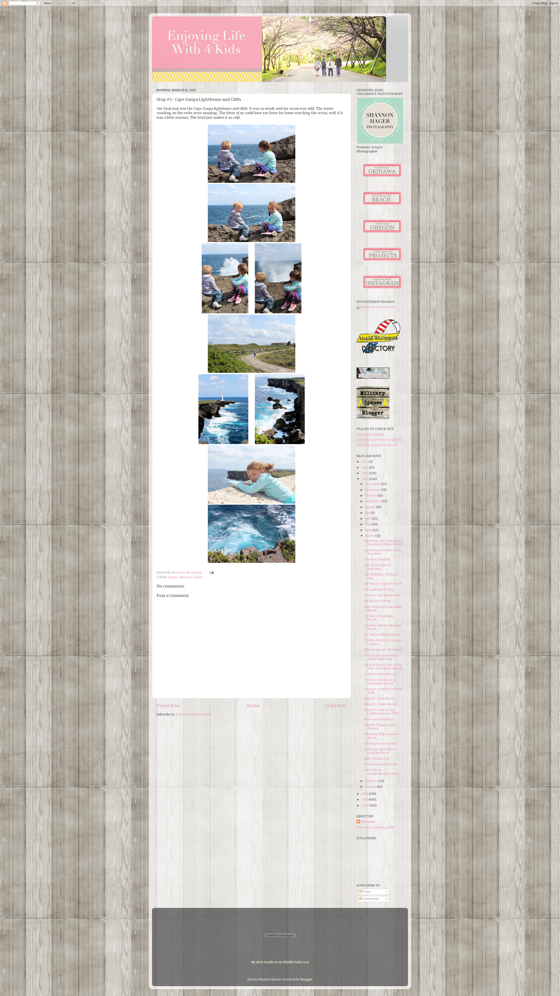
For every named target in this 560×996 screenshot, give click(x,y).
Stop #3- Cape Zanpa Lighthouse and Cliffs (381, 711)
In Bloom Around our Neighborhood (380, 751)
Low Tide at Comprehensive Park (381, 771)
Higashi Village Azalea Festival (380, 726)
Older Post (336, 705)
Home (252, 705)
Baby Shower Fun (377, 759)
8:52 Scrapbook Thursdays (383, 650)
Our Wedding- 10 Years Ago (380, 576)
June (368, 518)
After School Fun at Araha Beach (383, 608)
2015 (365, 462)
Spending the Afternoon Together (382, 552)
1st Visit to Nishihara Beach (379, 617)
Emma (172, 577)
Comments (370, 899)
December (373, 484)
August (370, 507)
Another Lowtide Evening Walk (383, 690)
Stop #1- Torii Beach (379, 698)
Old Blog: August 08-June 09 (377, 445)
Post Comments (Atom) (193, 714)
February (372, 781)
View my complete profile (376, 827)
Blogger (306, 979)
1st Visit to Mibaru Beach (382, 635)
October (371, 495)
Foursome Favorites (379, 719)
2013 (365, 473)
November (373, 490)
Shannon (368, 821)
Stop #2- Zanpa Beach (380, 704)
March (370, 536)
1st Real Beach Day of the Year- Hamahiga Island (382, 666)
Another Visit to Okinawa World (382, 627)
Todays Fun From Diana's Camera (383, 642)
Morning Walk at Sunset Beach (381, 736)
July (368, 513)
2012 (365, 479)
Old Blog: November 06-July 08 (379, 440)
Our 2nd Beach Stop (379, 589)
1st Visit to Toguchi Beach (383, 584)
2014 (365, 467)
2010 (365, 799)
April (369, 530)
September (373, 501)
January (371, 786)
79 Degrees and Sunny (381, 743)
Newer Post (168, 705)
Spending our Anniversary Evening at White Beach (384, 542)
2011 (365, 794)
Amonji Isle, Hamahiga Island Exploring (381, 657)
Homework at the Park (380, 764)
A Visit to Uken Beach (380, 674)
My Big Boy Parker (377, 601)
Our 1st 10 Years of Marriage (377, 566)
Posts (366, 891)
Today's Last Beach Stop (382, 595)
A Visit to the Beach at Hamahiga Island (380, 681)
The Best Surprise (377, 559)
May (368, 524)
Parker (198, 577)
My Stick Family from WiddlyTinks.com (280, 962)
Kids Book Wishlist (370, 434)
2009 (365, 805)
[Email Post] (211, 572)
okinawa (185, 577)
